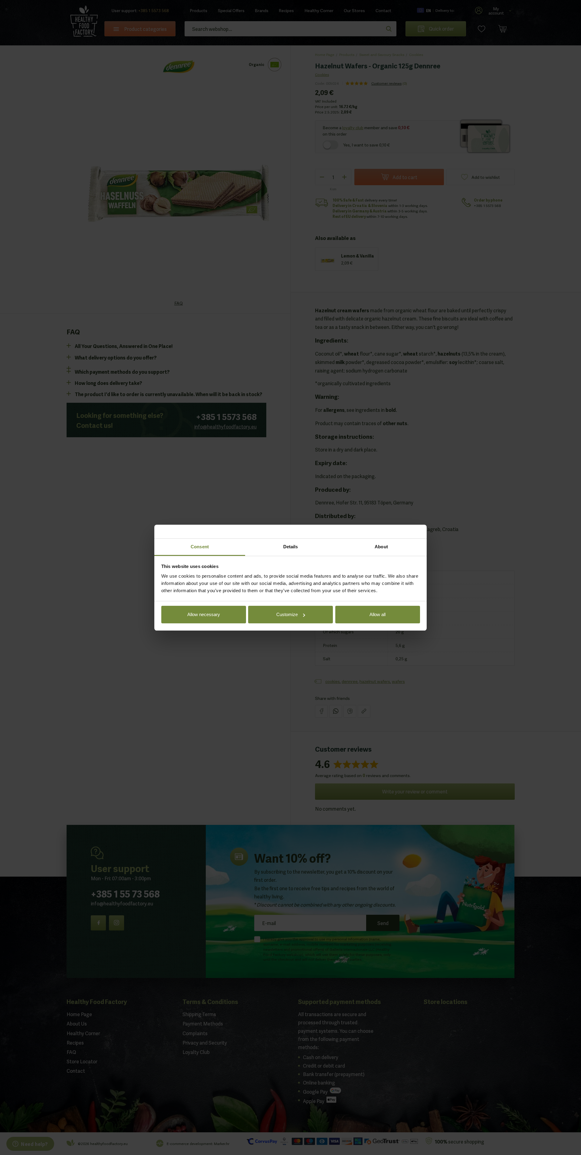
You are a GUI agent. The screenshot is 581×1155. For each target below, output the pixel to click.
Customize (287, 614)
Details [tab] (290, 546)
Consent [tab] (200, 546)
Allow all (377, 614)
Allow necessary (203, 614)
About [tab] (381, 546)
